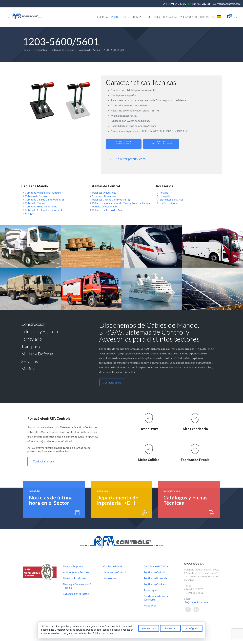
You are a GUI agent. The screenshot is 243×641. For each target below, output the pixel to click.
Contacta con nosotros (76, 593)
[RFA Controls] (24, 16)
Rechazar (170, 628)
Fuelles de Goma (169, 202)
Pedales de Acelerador (105, 206)
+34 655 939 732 (201, 3)
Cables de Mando (113, 566)
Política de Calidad (154, 572)
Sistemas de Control (62, 49)
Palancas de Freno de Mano (107, 209)
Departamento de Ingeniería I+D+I (117, 500)
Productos (41, 49)
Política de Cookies (155, 584)
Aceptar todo (148, 628)
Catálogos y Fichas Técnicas (185, 500)
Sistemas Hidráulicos (104, 196)
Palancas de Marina (89, 49)
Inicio (27, 49)
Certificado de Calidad (156, 566)
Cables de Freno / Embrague (41, 206)
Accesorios (109, 578)
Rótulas (164, 192)
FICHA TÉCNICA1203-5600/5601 (123, 142)
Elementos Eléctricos (171, 199)
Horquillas (165, 196)
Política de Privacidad (156, 578)
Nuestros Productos (74, 578)
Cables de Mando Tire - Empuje (43, 192)
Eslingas (29, 213)
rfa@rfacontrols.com (229, 3)
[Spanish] (219, 18)
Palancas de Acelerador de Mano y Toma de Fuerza (121, 202)
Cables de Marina (35, 202)
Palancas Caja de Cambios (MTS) (111, 199)
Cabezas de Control (36, 196)
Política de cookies (103, 633)
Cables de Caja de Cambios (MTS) (44, 199)
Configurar (192, 628)
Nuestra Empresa (73, 566)
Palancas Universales (104, 192)
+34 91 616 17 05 (176, 3)
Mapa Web (150, 605)
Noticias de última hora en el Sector (51, 500)
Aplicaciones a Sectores (76, 572)
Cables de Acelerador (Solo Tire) (43, 209)
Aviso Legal (150, 590)
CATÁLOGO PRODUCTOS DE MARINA (161, 142)
